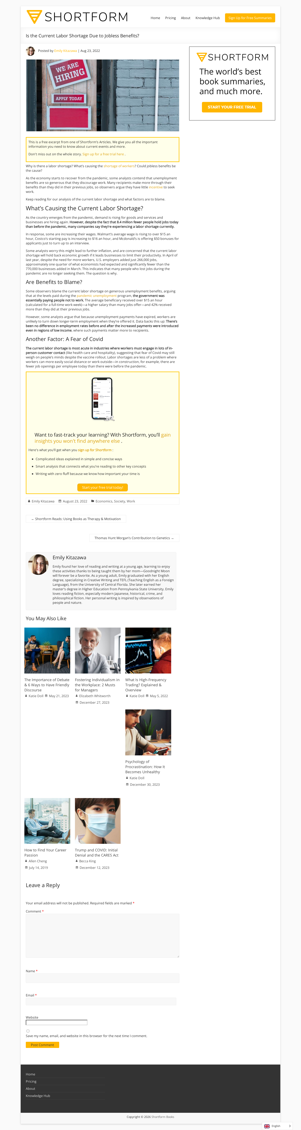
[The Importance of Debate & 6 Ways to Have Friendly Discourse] (47, 629)
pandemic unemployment (97, 295)
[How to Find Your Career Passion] (47, 800)
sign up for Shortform (95, 450)
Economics (104, 501)
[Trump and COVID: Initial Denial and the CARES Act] (98, 800)
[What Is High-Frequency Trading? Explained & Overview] (148, 629)
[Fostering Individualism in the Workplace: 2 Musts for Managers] (98, 629)
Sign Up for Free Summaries (250, 18)
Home (155, 18)
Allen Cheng (38, 861)
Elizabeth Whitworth (95, 696)
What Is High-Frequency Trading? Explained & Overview (145, 684)
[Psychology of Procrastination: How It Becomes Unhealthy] (148, 711)
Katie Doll (36, 696)
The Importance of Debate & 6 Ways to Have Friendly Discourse (46, 684)
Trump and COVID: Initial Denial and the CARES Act (96, 853)
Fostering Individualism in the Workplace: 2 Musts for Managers (97, 684)
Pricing (170, 18)
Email (31, 995)
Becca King (87, 861)
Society (119, 501)
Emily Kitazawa (65, 50)
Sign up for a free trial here (104, 154)
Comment (35, 911)
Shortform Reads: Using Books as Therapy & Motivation (76, 519)
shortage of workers (119, 166)
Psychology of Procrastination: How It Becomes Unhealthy (145, 766)
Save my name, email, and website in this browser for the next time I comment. (86, 1036)
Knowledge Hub (208, 18)
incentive (156, 187)
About (185, 18)
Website (32, 1017)
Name (32, 971)
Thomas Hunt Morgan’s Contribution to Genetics (134, 538)
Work (131, 501)
